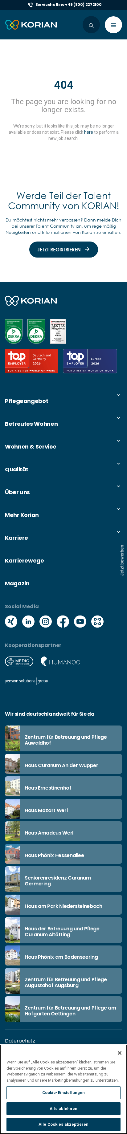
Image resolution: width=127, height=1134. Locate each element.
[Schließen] (119, 1053)
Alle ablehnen (63, 1108)
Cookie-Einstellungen (63, 1092)
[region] (63, 1089)
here (88, 132)
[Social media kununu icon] (97, 622)
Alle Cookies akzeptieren (63, 1124)
